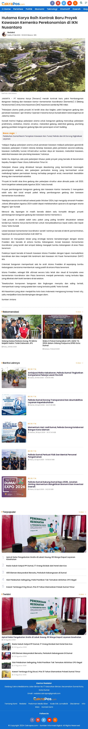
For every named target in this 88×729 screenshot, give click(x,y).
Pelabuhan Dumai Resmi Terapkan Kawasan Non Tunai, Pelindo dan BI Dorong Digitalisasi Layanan (42, 137)
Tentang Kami (11, 703)
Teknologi (52, 9)
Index (79, 312)
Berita (32, 369)
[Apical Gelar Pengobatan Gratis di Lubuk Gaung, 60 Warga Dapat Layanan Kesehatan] (44, 534)
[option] (22, 332)
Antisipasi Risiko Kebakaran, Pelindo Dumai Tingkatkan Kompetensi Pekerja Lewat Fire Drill (55, 373)
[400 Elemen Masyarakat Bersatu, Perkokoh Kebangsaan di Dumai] (6, 656)
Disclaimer (75, 703)
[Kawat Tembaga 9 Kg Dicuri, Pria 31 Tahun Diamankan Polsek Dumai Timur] (6, 674)
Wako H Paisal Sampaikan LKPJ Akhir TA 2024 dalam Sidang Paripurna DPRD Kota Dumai (61, 343)
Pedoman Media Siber (38, 703)
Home (7, 9)
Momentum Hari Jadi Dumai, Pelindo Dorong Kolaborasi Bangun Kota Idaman (55, 428)
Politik (29, 9)
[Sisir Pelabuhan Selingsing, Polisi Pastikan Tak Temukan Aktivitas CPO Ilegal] (6, 665)
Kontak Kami (47, 707)
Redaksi (11, 32)
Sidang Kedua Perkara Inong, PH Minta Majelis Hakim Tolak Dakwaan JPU (19, 342)
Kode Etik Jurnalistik (59, 703)
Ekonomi (39, 9)
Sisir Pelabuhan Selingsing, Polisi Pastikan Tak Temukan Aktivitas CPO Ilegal (41, 580)
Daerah (77, 9)
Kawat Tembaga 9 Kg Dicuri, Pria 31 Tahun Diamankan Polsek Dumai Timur (40, 587)
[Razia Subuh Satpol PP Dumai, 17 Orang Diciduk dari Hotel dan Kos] (6, 646)
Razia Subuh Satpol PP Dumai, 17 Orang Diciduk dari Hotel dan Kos (36, 566)
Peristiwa (18, 9)
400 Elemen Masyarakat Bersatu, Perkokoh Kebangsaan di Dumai (36, 573)
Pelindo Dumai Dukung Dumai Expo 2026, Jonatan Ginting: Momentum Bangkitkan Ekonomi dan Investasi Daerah (55, 484)
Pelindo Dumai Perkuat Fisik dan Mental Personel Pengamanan (52, 455)
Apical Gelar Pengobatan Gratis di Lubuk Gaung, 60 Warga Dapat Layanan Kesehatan (40, 558)
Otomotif (65, 9)
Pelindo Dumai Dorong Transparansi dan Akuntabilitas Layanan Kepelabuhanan (55, 401)
